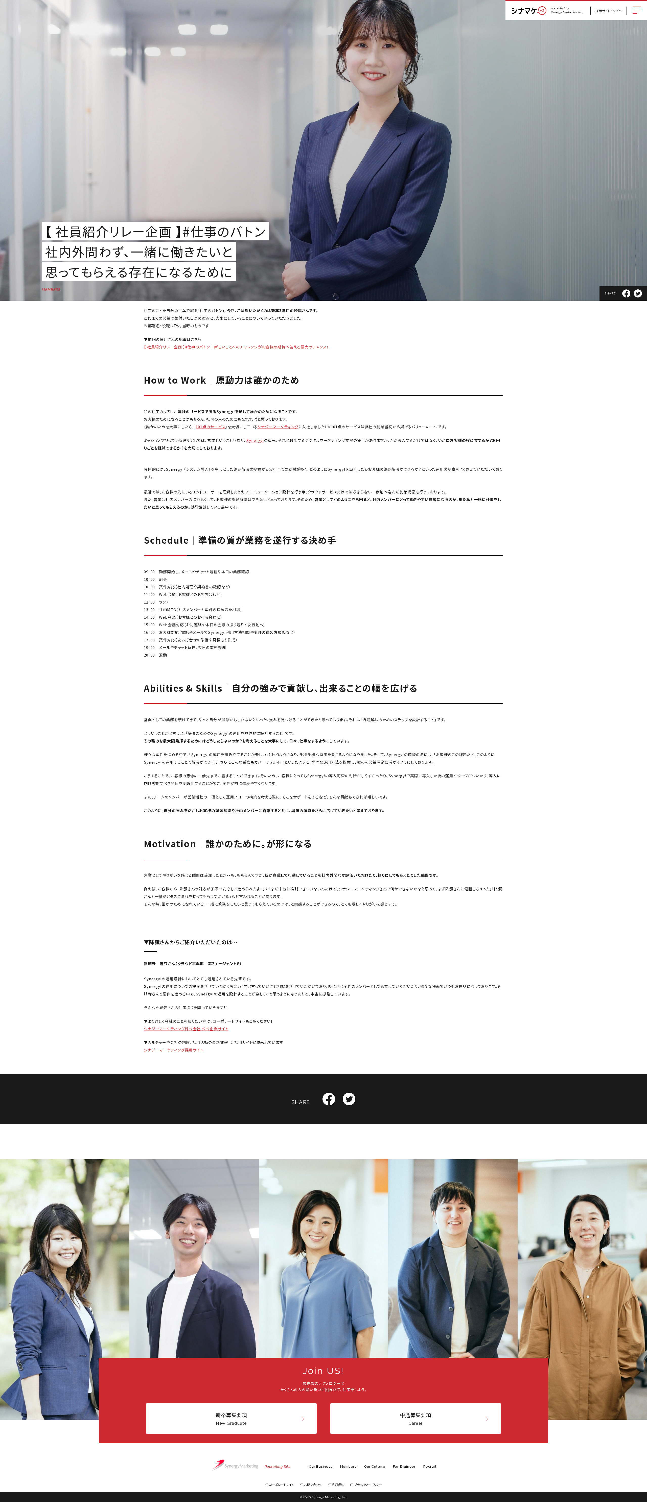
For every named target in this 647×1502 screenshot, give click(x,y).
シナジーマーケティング (278, 426)
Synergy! (255, 440)
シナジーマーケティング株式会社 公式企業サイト (186, 1028)
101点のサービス (210, 426)
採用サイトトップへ (608, 10)
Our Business (320, 1466)
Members (348, 1466)
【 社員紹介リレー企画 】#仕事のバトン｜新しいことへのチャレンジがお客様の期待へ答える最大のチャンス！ (236, 346)
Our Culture (374, 1466)
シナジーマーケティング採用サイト (173, 1050)
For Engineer (404, 1466)
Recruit (429, 1466)
